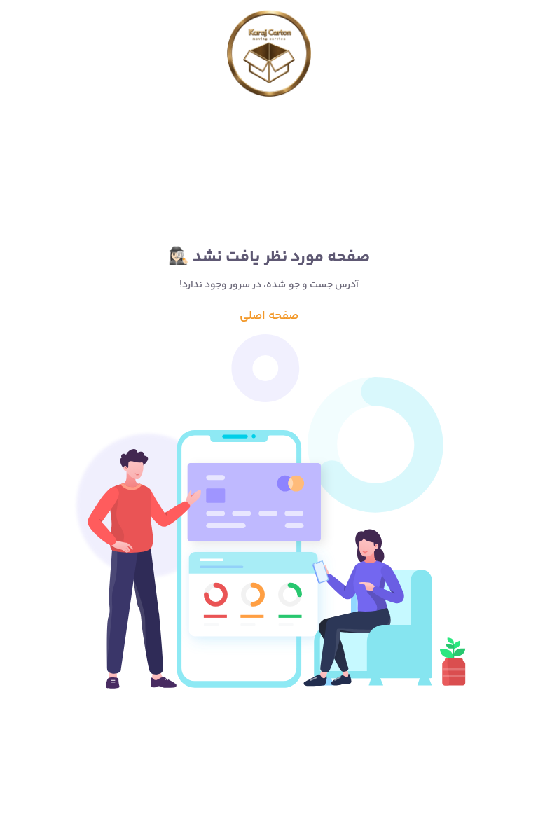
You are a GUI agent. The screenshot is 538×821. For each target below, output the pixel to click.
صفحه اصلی (269, 316)
